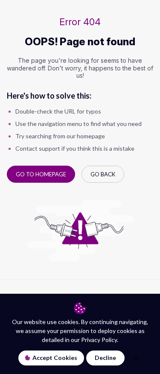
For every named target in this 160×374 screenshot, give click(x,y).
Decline (105, 357)
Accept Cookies (54, 357)
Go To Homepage (41, 174)
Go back (102, 174)
